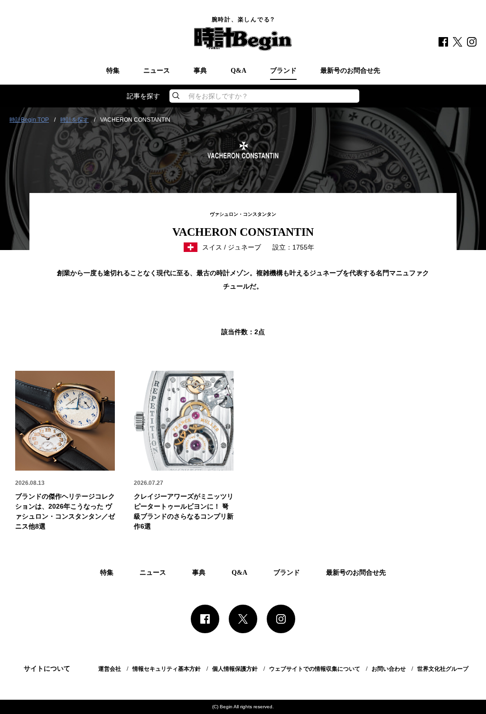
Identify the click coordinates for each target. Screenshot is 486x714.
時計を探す (74, 119)
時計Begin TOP (29, 119)
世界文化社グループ (442, 669)
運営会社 (109, 669)
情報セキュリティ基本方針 (166, 669)
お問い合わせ (389, 669)
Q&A (238, 71)
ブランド (283, 71)
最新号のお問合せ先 (350, 71)
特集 (113, 71)
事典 (200, 71)
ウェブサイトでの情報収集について (314, 669)
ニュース (156, 71)
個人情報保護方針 (235, 669)
